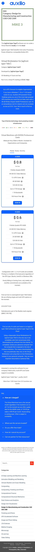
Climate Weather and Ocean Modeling (13, 483)
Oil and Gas (5, 534)
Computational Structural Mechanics (13, 497)
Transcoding (27, 543)
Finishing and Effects (8, 513)
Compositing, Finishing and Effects (12, 490)
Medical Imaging (6, 527)
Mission (12, 544)
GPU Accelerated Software (9, 516)
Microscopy (5, 530)
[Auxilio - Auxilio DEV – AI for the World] (17, 3)
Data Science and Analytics (10, 500)
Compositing (5, 486)
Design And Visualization (9, 504)
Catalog (23, 544)
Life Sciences (5, 523)
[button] (3, 3)
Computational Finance (8, 493)
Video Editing (5, 537)
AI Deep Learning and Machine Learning (14, 476)
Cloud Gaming (19, 543)
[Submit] (32, 463)
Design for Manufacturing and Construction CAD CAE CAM (16, 508)
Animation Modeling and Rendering (12, 479)
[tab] (12, 151)
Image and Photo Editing (9, 520)
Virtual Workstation (9, 543)
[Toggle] (3, 398)
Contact (18, 544)
